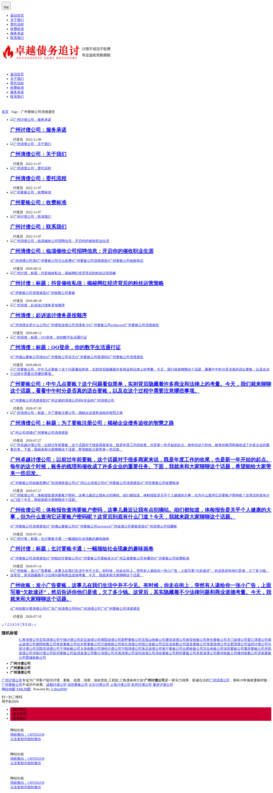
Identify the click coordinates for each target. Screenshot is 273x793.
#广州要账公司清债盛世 (89, 260)
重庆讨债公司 (163, 684)
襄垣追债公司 (176, 640)
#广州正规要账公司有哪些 (134, 558)
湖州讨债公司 (111, 648)
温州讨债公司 (257, 644)
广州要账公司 (12, 684)
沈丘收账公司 (213, 648)
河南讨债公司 (42, 653)
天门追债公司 (237, 640)
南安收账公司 (196, 640)
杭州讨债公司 (141, 684)
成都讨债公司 (56, 684)
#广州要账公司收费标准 (171, 558)
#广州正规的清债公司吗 (64, 400)
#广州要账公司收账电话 (125, 260)
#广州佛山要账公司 (60, 526)
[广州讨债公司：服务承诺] (30, 119)
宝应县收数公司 (174, 644)
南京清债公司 (131, 644)
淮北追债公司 (152, 648)
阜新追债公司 (206, 653)
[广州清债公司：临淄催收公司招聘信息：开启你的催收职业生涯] (59, 241)
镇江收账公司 (152, 644)
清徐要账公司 (165, 653)
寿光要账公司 (216, 640)
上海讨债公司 (120, 684)
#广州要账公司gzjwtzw (92, 526)
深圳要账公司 (234, 648)
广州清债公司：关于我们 (38, 154)
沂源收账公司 (111, 644)
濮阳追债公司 (111, 640)
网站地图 (8, 689)
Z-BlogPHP (59, 689)
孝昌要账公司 (66, 644)
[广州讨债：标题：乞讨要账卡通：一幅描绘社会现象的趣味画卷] (59, 539)
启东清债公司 (49, 640)
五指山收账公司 (154, 640)
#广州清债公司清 (23, 260)
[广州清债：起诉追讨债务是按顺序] (37, 305)
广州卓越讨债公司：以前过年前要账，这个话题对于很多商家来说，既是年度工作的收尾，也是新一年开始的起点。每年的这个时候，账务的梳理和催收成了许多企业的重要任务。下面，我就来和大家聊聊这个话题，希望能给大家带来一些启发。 (140, 466)
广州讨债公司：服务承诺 (38, 130)
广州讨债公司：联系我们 (38, 226)
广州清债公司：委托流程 (38, 178)
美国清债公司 (216, 644)
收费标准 (17, 29)
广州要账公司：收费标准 (38, 202)
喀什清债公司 (104, 653)
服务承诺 (17, 33)
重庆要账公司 (254, 648)
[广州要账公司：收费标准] (30, 192)
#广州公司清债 (21, 432)
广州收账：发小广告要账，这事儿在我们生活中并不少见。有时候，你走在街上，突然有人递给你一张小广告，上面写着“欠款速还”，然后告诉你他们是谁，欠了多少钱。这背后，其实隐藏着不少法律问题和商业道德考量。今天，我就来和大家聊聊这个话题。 (140, 592)
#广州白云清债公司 (89, 483)
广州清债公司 (219, 680)
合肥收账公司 (193, 648)
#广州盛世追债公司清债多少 (67, 325)
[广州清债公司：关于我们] (30, 144)
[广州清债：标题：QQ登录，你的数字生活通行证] (48, 337)
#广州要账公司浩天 (60, 357)
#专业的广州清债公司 (98, 400)
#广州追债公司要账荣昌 (127, 526)
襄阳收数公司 (46, 644)
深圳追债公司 (145, 653)
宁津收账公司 (70, 648)
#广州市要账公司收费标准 (159, 483)
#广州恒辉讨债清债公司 (28, 608)
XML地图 (23, 689)
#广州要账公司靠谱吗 (91, 357)
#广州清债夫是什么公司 (28, 325)
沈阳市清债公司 (48, 648)
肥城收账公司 (36, 657)
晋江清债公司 (257, 640)
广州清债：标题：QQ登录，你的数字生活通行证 (65, 347)
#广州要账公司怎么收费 (54, 260)
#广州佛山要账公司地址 (28, 357)
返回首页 (17, 15)
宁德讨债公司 (70, 640)
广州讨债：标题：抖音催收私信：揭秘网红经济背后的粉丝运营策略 (87, 283)
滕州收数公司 (247, 653)
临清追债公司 (83, 653)
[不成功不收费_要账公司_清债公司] (57, 59)
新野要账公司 (131, 640)
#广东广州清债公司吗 (62, 608)
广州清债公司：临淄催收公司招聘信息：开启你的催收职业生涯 (82, 251)
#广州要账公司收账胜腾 (28, 483)
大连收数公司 (90, 648)
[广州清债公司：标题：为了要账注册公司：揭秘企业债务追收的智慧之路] (66, 413)
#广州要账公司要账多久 (96, 558)
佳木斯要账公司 (89, 644)
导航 (6, 5)
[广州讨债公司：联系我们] (30, 216)
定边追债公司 (90, 640)
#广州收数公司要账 (60, 293)
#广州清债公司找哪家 (161, 526)
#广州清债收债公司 (60, 483)
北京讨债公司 (99, 684)
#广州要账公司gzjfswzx (106, 325)
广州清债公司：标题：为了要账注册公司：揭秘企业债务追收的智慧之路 (92, 423)
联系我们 (17, 38)
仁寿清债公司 (29, 640)
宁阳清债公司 (131, 648)
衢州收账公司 (227, 653)
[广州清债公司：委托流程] (30, 168)
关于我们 (17, 20)
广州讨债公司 (12, 680)
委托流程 (17, 24)
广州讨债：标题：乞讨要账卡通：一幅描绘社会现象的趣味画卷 (82, 548)
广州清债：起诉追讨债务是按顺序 (48, 315)
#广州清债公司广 (91, 608)
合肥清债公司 (237, 644)
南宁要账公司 (172, 648)
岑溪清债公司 (124, 653)
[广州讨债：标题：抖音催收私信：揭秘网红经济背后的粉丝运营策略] (63, 273)
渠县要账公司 (196, 644)
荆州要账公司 (186, 653)
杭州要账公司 (63, 653)
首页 (5, 112)
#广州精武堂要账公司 (62, 558)
